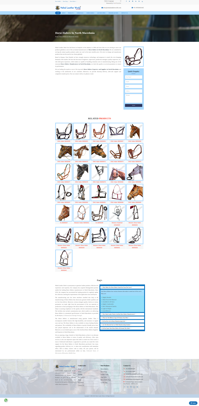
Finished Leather (113, 13)
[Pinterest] (139, 1)
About (64, 13)
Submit (133, 105)
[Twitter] (129, 1)
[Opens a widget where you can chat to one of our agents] (193, 403)
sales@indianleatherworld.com (134, 376)
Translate (118, 3)
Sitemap (80, 374)
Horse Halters (73, 1)
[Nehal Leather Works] (68, 8)
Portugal (79, 315)
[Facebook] (126, 1)
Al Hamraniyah (67, 315)
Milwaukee (65, 353)
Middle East (72, 353)
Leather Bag (104, 382)
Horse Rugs (65, 1)
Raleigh (74, 315)
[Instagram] (132, 1)
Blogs (79, 380)
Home (57, 13)
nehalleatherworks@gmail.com (134, 379)
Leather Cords (101, 13)
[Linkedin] (136, 1)
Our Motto (81, 382)
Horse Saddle (58, 1)
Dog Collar (104, 377)
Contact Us (124, 13)
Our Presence (81, 377)
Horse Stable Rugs (106, 380)
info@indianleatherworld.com (112, 7)
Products (70, 13)
